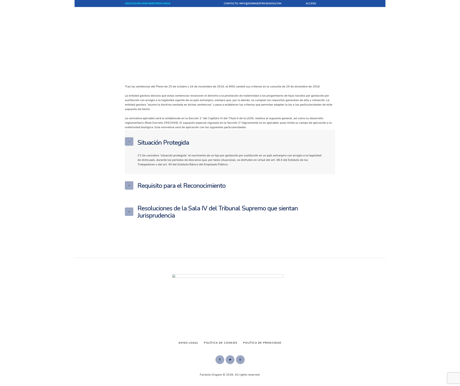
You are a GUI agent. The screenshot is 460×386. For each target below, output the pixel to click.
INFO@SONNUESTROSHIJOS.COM (260, 3)
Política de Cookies (220, 343)
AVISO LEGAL (188, 343)
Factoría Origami (211, 375)
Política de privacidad (262, 343)
